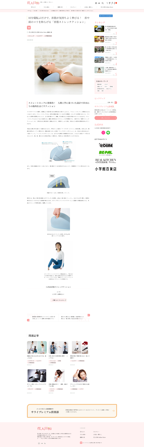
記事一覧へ (111, 102)
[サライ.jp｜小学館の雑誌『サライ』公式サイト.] (29, 10)
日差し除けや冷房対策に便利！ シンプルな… (58, 357)
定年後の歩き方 (100, 88)
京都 (98, 90)
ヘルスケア (39, 36)
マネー (106, 86)
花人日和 (35, 10)
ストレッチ (31, 36)
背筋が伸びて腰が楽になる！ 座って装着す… (80, 357)
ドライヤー (52, 389)
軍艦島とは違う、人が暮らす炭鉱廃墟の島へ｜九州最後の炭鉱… (111, 59)
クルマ (106, 84)
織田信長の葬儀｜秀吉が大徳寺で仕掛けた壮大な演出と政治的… (111, 38)
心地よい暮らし (88, 7)
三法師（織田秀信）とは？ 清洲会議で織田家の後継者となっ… (111, 69)
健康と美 (49, 32)
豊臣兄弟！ (99, 84)
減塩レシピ (99, 86)
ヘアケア (52, 391)
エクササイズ (31, 360)
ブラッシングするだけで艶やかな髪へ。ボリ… (79, 385)
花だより (33, 7)
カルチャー (73, 7)
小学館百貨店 (48, 36)
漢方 (103, 90)
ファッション (53, 360)
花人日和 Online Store (44, 10)
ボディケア (30, 389)
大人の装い (83, 434)
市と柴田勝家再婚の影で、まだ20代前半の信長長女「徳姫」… (111, 28)
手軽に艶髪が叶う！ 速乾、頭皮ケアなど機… (58, 385)
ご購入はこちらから (58, 300)
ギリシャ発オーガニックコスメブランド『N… (36, 385)
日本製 (59, 360)
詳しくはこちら (106, 118)
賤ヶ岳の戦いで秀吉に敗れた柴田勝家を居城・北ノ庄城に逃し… (111, 48)
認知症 (111, 86)
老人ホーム (109, 88)
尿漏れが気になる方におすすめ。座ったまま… (36, 357)
